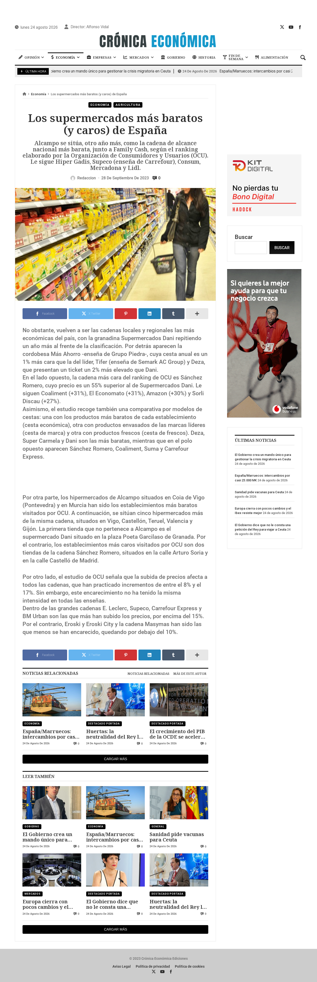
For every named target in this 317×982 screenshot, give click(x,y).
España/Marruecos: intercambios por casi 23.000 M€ (236, 71)
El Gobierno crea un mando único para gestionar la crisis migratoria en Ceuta (48, 836)
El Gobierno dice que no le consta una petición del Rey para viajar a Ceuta (112, 904)
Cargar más (115, 759)
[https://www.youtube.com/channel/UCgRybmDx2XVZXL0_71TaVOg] (291, 27)
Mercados (33, 893)
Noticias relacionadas (148, 673)
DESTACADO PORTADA (104, 723)
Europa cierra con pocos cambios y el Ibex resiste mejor (46, 904)
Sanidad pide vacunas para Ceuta (177, 836)
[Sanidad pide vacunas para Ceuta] (179, 802)
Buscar (244, 237)
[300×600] (264, 415)
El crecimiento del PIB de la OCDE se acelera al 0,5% (177, 734)
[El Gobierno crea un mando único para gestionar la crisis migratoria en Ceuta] (52, 802)
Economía (38, 94)
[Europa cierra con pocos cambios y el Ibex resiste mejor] (52, 870)
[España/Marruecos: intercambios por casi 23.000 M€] (52, 699)
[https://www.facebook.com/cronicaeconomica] (300, 27)
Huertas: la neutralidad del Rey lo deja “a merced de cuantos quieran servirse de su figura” (114, 734)
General (158, 826)
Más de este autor (189, 673)
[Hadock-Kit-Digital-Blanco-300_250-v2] (264, 214)
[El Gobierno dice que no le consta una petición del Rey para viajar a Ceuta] (115, 870)
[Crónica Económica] (158, 40)
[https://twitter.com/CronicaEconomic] (282, 27)
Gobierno (32, 826)
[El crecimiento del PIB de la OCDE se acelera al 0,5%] (179, 699)
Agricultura (127, 105)
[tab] (148, 673)
